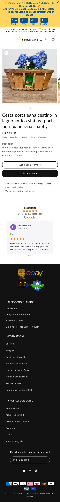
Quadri (9, 434)
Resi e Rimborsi (13, 383)
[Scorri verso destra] (36, 109)
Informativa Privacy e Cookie (20, 390)
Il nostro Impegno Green (18, 370)
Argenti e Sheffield (15, 415)
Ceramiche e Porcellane (17, 421)
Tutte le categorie (14, 441)
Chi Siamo (11, 344)
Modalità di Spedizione (17, 377)
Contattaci (11, 308)
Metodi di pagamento (16, 363)
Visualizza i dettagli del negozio (20, 191)
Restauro (10, 428)
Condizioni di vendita (16, 357)
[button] (6, 39)
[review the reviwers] (11, 234)
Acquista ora (30, 173)
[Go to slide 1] (28, 255)
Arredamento (12, 408)
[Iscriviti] (46, 459)
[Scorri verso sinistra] (23, 109)
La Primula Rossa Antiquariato (24, 494)
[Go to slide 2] (30, 255)
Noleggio (10, 350)
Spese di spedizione (22, 137)
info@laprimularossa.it (18, 314)
